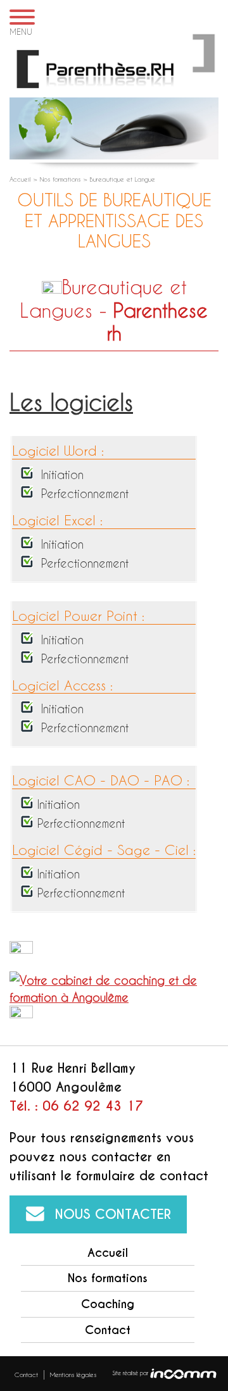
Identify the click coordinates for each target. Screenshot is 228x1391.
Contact (107, 1330)
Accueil (21, 179)
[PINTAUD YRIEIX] (114, 64)
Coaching (107, 1304)
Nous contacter (113, 1214)
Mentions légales (73, 1374)
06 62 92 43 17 (93, 1106)
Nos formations (61, 179)
